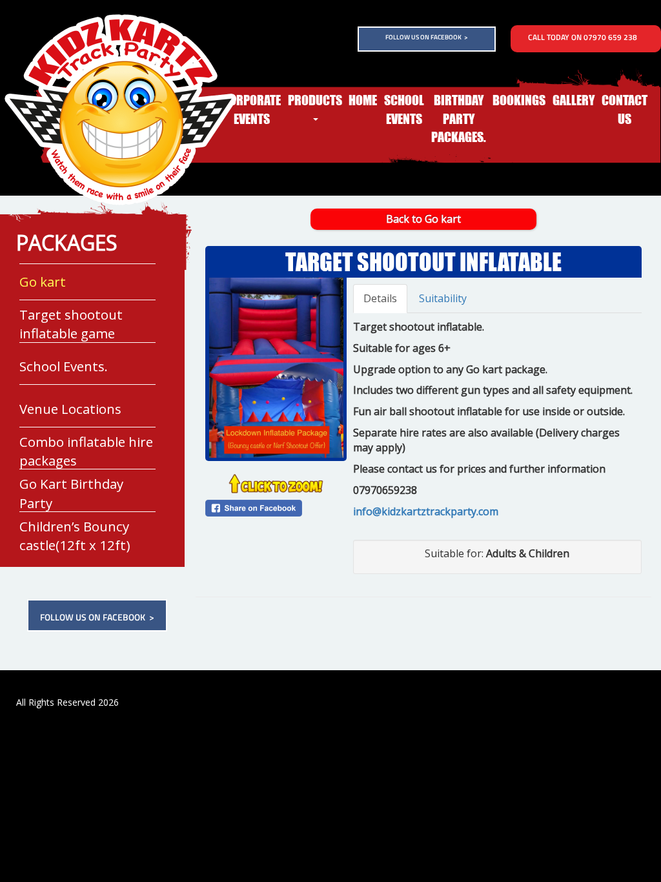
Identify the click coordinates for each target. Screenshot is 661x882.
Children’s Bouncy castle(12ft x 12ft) (87, 536)
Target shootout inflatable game (74, 342)
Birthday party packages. (458, 118)
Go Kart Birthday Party (66, 511)
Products (315, 100)
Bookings (519, 100)
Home (363, 100)
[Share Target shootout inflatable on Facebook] (276, 508)
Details (380, 298)
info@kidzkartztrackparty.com (425, 511)
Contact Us (624, 109)
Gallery (574, 100)
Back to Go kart (423, 219)
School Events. (49, 384)
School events (404, 109)
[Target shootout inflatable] (275, 368)
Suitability (443, 298)
